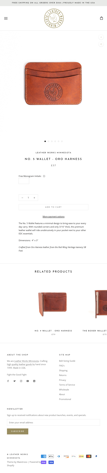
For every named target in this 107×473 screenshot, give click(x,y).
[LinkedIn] (34, 381)
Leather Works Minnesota (26, 361)
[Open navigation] (6, 18)
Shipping (63, 370)
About (62, 394)
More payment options (54, 216)
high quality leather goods (19, 364)
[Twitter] (15, 381)
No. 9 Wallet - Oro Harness (53, 331)
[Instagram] (21, 381)
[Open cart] (101, 18)
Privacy (62, 380)
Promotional (65, 399)
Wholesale (64, 389)
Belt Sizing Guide (67, 360)
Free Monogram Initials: (30, 176)
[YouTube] (28, 381)
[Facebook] (8, 381)
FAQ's (62, 365)
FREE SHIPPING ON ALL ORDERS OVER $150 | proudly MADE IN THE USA (53, 3)
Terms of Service (67, 384)
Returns (62, 375)
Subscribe (17, 431)
